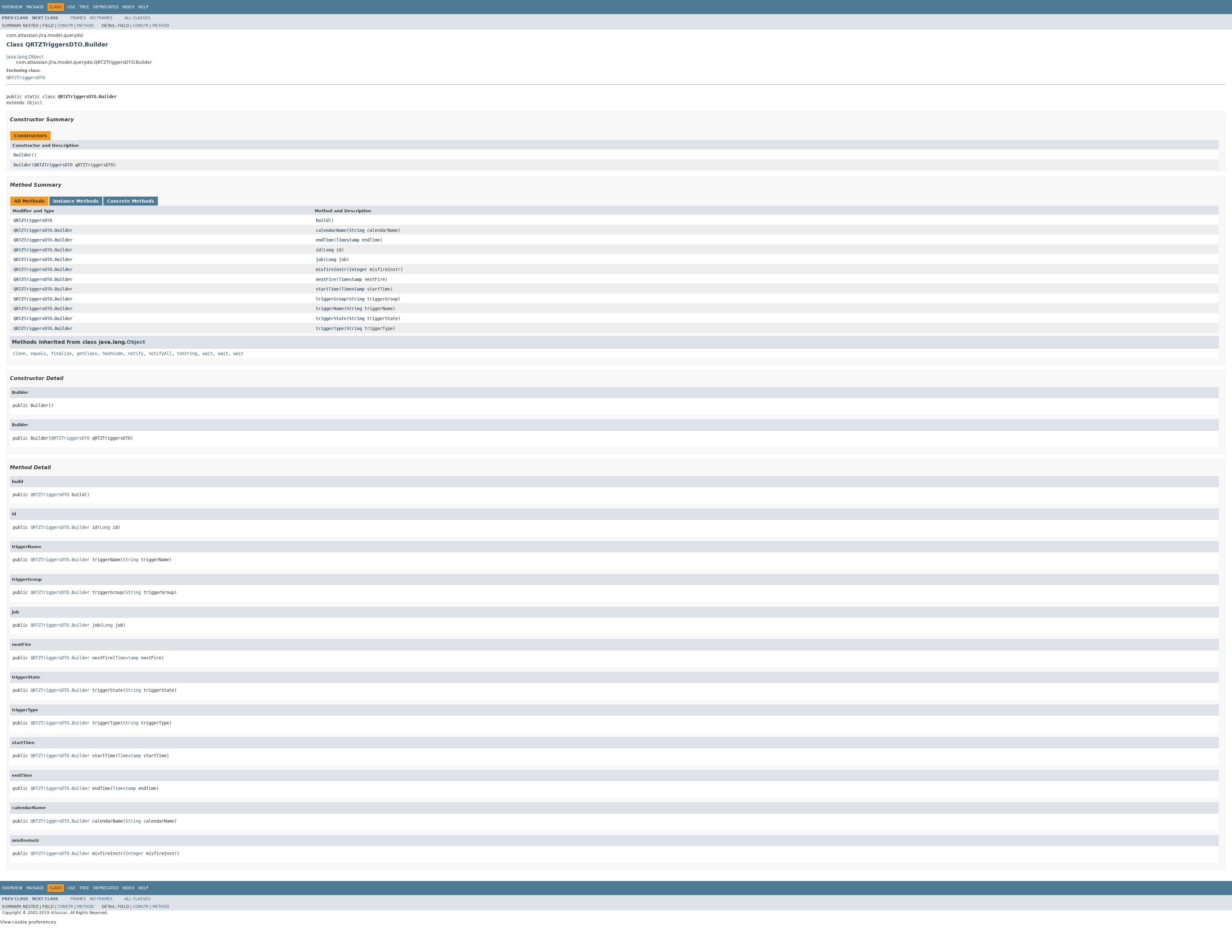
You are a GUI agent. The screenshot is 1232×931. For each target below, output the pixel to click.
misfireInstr (331, 269)
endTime (325, 239)
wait (207, 353)
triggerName (330, 308)
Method (85, 25)
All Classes (137, 18)
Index (128, 7)
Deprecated (105, 7)
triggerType (330, 328)
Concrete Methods (130, 201)
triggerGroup (331, 298)
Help (143, 7)
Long (328, 249)
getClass (87, 353)
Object (34, 102)
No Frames (101, 18)
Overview (12, 7)
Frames (78, 18)
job (319, 259)
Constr (65, 25)
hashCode (112, 353)
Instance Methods (75, 201)
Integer (358, 269)
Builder (22, 154)
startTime (327, 289)
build (322, 220)
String (356, 230)
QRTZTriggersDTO (25, 77)
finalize (61, 353)
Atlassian (59, 912)
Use (71, 7)
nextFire (326, 279)
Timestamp (347, 239)
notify (135, 353)
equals (38, 353)
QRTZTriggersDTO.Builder (43, 230)
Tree (84, 7)
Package (35, 7)
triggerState (331, 318)
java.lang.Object (24, 56)
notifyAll (160, 353)
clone (19, 353)
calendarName (331, 230)
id (318, 249)
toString (187, 353)
